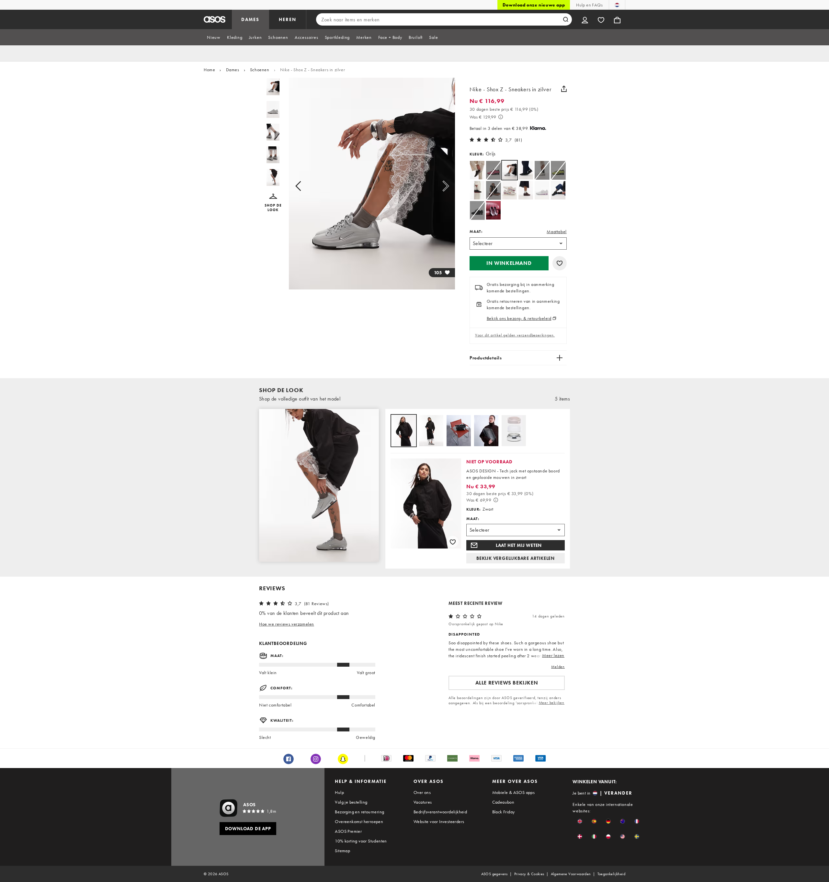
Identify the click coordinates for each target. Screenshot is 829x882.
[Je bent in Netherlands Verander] (617, 5)
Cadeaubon (503, 802)
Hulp (339, 792)
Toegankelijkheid (611, 873)
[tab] (214, 37)
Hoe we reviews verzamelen (286, 624)
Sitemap (342, 851)
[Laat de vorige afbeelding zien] (305, 186)
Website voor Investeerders (439, 821)
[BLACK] (525, 170)
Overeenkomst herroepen (359, 821)
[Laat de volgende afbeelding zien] (438, 186)
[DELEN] (564, 89)
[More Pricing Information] (500, 117)
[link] (509, 170)
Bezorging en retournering (359, 812)
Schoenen (259, 70)
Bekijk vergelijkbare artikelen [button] (515, 558)
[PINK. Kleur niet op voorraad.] (493, 170)
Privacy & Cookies (529, 873)
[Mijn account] (585, 19)
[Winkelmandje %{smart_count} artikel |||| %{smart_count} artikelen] (617, 19)
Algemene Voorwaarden (571, 873)
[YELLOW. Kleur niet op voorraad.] (558, 170)
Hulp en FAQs (589, 5)
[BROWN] (477, 170)
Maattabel (556, 231)
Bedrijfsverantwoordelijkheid (440, 812)
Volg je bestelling (351, 802)
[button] (273, 203)
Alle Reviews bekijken (506, 682)
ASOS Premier (348, 831)
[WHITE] (509, 190)
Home (209, 70)
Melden (558, 666)
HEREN (287, 19)
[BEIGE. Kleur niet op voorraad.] (542, 170)
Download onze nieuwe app (534, 5)
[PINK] (493, 210)
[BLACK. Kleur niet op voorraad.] (477, 210)
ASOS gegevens (494, 873)
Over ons (422, 792)
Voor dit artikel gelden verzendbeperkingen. (515, 335)
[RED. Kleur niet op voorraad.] (493, 190)
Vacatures (423, 802)
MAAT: (476, 231)
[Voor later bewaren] (559, 263)
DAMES (250, 19)
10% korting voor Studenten (361, 841)
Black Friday (503, 812)
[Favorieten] (601, 19)
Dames (232, 70)
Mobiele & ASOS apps (513, 792)
